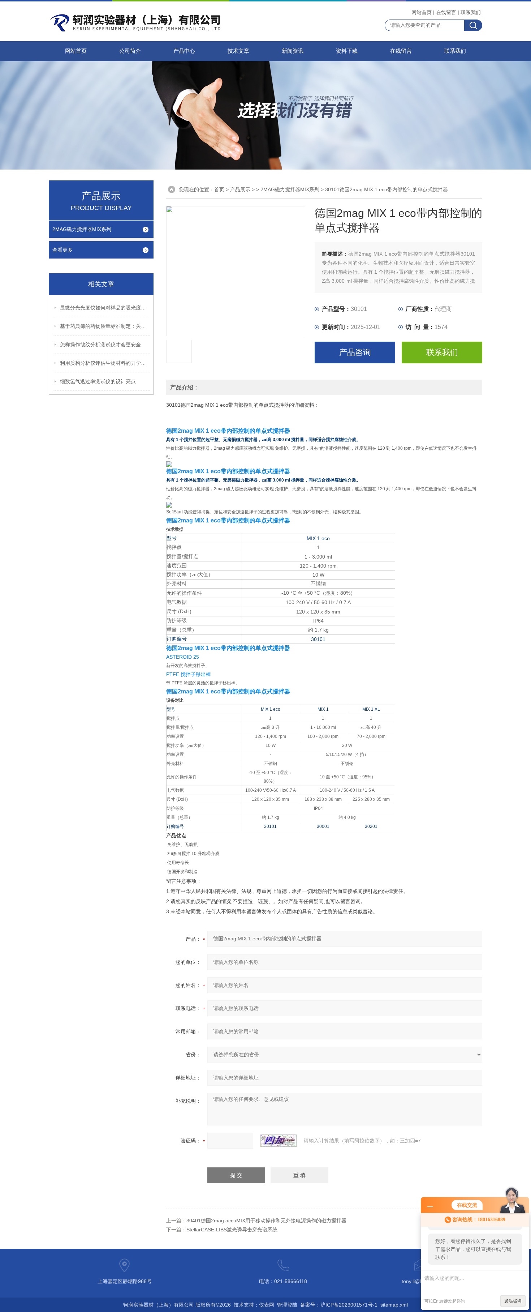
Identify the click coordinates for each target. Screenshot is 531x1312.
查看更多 (62, 250)
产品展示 (240, 189)
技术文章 (238, 51)
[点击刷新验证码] (278, 1140)
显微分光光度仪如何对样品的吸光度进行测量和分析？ (105, 308)
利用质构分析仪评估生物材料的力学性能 (105, 363)
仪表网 (266, 1305)
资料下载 (347, 51)
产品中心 (184, 51)
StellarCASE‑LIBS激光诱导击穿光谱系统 (231, 1229)
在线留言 (446, 12)
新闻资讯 (292, 51)
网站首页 (421, 12)
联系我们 (471, 12)
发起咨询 (513, 1300)
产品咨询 (355, 352)
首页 (219, 189)
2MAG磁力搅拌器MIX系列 (81, 229)
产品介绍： (184, 387)
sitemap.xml (394, 1305)
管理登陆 (287, 1305)
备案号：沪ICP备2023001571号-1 (338, 1305)
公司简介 (130, 51)
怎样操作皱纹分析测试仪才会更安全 (100, 344)
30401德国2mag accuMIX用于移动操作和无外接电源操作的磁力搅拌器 (266, 1220)
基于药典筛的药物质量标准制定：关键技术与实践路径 (105, 326)
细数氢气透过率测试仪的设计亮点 (98, 381)
